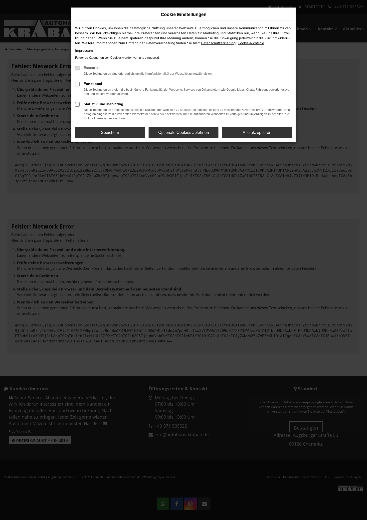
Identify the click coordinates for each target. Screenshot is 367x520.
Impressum (84, 50)
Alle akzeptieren (257, 132)
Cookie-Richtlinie (251, 43)
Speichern (110, 132)
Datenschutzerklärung (218, 43)
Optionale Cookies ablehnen (183, 132)
